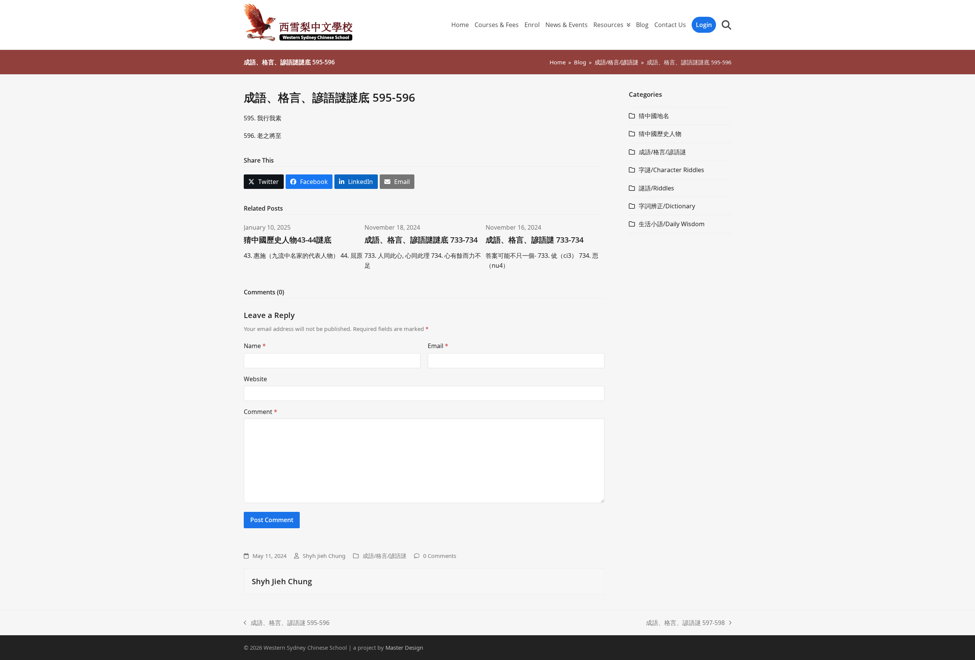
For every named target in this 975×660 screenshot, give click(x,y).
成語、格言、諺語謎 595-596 (286, 623)
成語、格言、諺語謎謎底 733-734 (421, 240)
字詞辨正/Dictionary (667, 206)
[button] (726, 24)
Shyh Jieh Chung (324, 555)
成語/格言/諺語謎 (384, 555)
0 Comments (439, 555)
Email (438, 346)
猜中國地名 (654, 116)
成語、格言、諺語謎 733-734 (534, 240)
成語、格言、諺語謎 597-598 (685, 623)
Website (255, 379)
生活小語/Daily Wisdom (672, 224)
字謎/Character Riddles (671, 170)
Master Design (404, 647)
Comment (260, 412)
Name (255, 346)
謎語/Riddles (656, 188)
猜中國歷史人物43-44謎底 (287, 240)
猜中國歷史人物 (660, 133)
